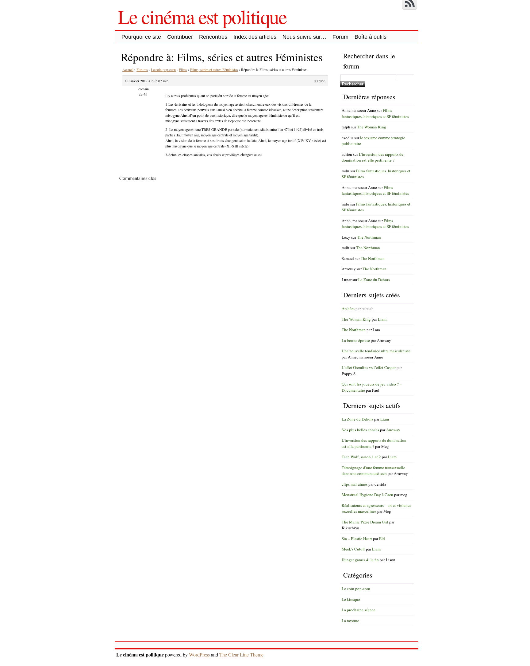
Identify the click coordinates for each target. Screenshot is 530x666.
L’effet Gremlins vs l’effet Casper (369, 367)
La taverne (350, 620)
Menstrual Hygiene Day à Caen (367, 494)
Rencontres (213, 37)
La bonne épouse (356, 340)
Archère (348, 308)
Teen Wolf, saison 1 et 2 (361, 457)
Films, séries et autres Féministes (214, 69)
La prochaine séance (358, 610)
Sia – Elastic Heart (357, 538)
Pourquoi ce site (141, 37)
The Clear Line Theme (241, 654)
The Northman (369, 237)
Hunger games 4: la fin (360, 559)
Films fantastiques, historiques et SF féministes (375, 113)
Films (183, 69)
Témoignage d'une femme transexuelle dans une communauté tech (373, 470)
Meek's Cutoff (353, 549)
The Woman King (371, 127)
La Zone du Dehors (374, 279)
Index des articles (254, 37)
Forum (340, 37)
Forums (142, 69)
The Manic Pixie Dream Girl (365, 522)
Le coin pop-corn (163, 69)
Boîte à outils (370, 37)
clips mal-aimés (354, 484)
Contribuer (180, 37)
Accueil (127, 69)
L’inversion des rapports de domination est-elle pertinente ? (372, 157)
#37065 (319, 80)
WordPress (199, 654)
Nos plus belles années (360, 430)
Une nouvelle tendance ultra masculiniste (376, 351)
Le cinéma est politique (202, 16)
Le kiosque (351, 599)
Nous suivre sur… (304, 37)
